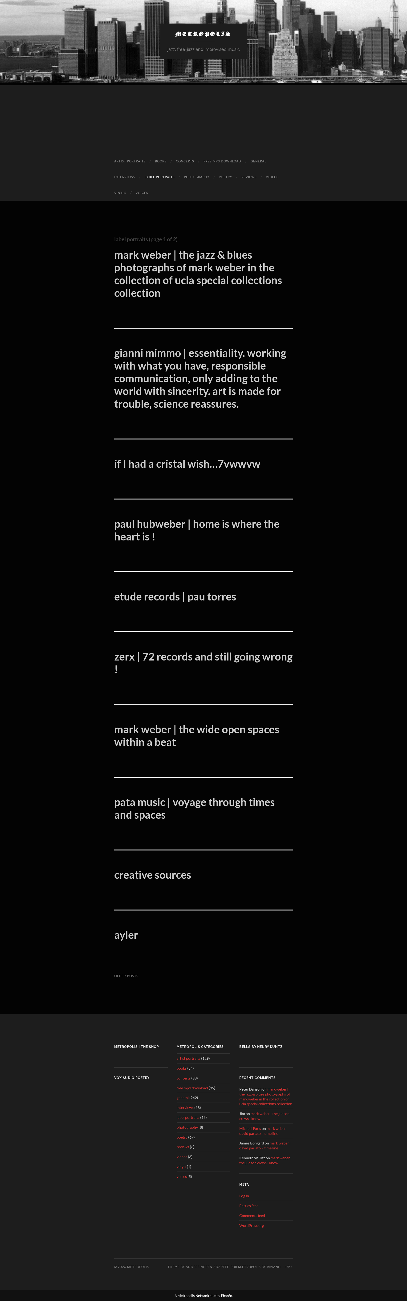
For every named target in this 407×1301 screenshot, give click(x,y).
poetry (225, 177)
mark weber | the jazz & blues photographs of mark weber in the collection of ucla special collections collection (198, 273)
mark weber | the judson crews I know (265, 1160)
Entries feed (249, 1205)
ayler (126, 934)
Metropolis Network (193, 1295)
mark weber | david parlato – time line (263, 1131)
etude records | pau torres (175, 596)
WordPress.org (251, 1225)
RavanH (274, 1267)
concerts (185, 161)
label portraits (160, 177)
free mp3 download (222, 161)
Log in (244, 1195)
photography (196, 177)
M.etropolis (249, 1267)
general (258, 161)
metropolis (203, 33)
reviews (248, 177)
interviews (124, 177)
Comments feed (252, 1215)
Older (126, 976)
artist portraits (130, 161)
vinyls (120, 193)
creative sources (152, 874)
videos (272, 177)
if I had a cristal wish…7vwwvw (187, 463)
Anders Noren (199, 1267)
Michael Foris (250, 1128)
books (161, 161)
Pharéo (226, 1295)
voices (142, 193)
